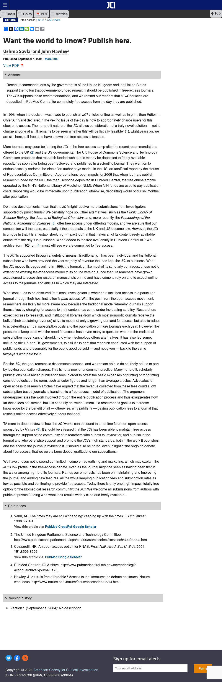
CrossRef (65, 526)
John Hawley (55, 51)
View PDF (11, 65)
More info (51, 59)
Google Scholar (84, 526)
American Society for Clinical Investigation (65, 669)
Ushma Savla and (22, 51)
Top (217, 13)
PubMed (51, 526)
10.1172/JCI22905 (49, 20)
